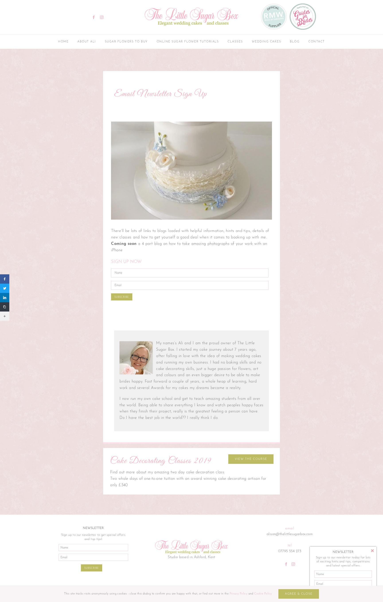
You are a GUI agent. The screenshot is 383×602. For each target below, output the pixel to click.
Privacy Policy (239, 593)
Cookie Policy (263, 593)
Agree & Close (299, 594)
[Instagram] (293, 564)
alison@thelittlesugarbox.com (290, 534)
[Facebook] (286, 564)
